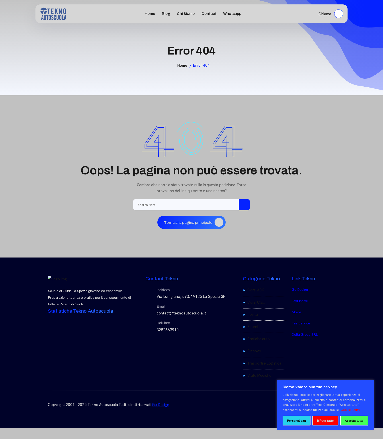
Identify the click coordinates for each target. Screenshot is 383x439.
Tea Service (301, 323)
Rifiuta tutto (325, 421)
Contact (209, 14)
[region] (325, 405)
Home (150, 14)
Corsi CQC (256, 302)
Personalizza (296, 421)
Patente (253, 326)
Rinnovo (254, 351)
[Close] (369, 383)
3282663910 (167, 329)
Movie (296, 312)
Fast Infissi (300, 301)
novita (252, 314)
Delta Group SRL (305, 334)
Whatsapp (232, 14)
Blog (166, 14)
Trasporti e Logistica (264, 363)
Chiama (325, 14)
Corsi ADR (255, 290)
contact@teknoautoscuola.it (181, 313)
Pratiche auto (258, 338)
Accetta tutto (354, 421)
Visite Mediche (259, 375)
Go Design (300, 289)
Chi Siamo (186, 14)
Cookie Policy (350, 410)
